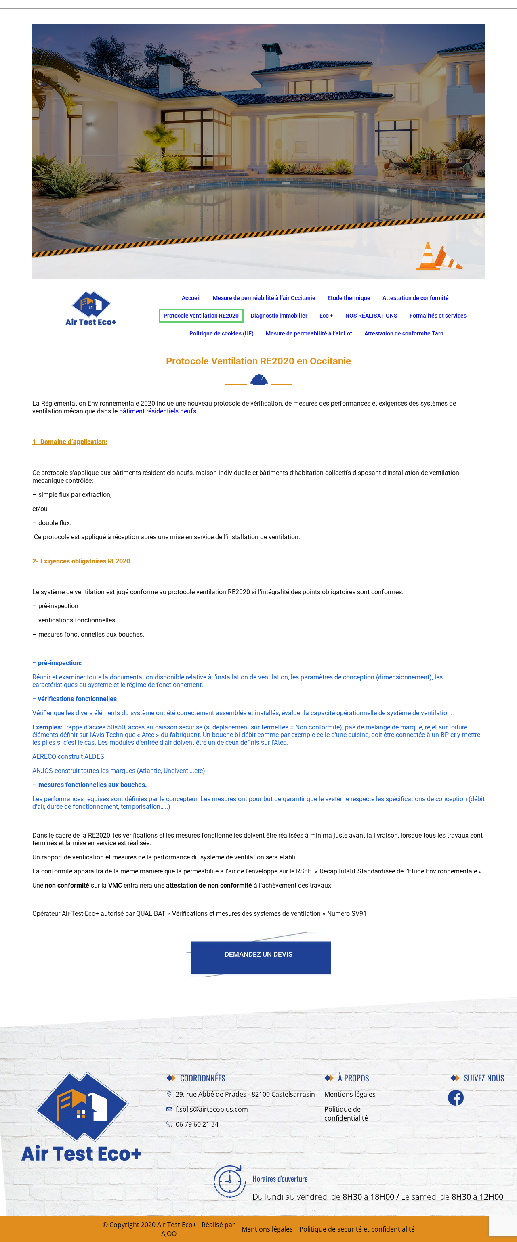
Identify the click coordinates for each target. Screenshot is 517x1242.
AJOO (169, 1233)
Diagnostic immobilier (279, 315)
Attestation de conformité (415, 298)
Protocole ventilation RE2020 (201, 315)
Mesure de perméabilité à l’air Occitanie (264, 298)
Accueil (191, 298)
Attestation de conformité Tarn (403, 333)
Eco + (326, 315)
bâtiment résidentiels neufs (157, 411)
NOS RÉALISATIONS (371, 315)
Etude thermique (349, 298)
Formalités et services (438, 315)
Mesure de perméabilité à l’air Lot (309, 333)
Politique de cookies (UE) (221, 333)
